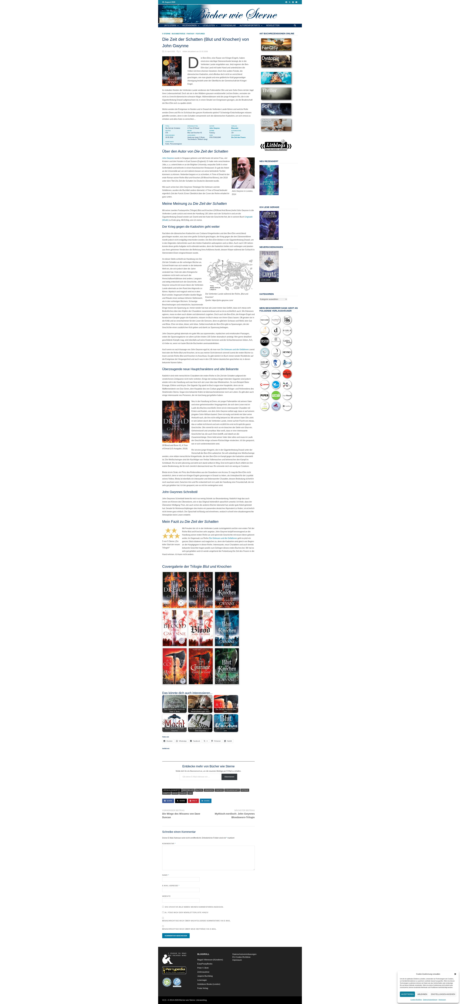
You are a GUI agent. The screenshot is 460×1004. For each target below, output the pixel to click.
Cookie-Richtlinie (416, 1000)
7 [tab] (265, 197)
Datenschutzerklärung (430, 1000)
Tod (190, 793)
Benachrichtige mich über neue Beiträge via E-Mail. (189, 929)
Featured (200, 34)
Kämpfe (166, 793)
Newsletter (273, 25)
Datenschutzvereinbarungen (244, 954)
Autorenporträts (250, 25)
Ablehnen (422, 994)
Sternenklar (228, 25)
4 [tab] (270, 196)
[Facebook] (286, 2)
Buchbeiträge (178, 34)
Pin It (194, 801)
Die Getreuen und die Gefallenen (235, 349)
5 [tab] (273, 196)
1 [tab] (262, 196)
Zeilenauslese (203, 972)
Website (166, 896)
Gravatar (173, 907)
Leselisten (209, 25)
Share (169, 801)
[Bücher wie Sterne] (230, 14)
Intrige (244, 790)
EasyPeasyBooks (204, 964)
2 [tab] (265, 196)
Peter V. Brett (202, 968)
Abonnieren (229, 777)
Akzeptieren (407, 994)
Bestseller (188, 790)
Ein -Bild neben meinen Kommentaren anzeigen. (194, 907)
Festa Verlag (202, 988)
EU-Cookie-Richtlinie (241, 957)
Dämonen (209, 790)
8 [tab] (267, 197)
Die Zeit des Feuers (238, 137)
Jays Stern (170, 25)
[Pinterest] (293, 2)
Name (165, 875)
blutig (199, 790)
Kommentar (168, 844)
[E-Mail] (296, 2)
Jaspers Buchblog (205, 976)
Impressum (442, 1000)
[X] (290, 2)
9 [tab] (270, 197)
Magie (175, 793)
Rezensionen (189, 25)
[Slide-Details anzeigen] (269, 180)
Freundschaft (232, 790)
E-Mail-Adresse (170, 886)
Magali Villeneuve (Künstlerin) (210, 960)
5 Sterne (166, 34)
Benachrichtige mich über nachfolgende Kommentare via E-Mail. (196, 921)
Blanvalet (234, 128)
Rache (183, 793)
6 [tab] (276, 196)
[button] (455, 974)
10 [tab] (273, 197)
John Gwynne (214, 128)
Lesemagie (202, 980)
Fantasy (190, 34)
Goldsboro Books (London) (208, 984)
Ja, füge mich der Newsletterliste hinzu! (186, 912)
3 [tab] (267, 196)
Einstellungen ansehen (443, 994)
